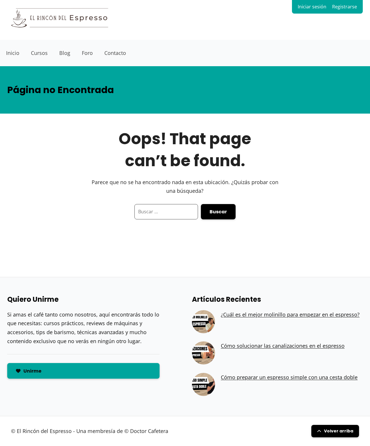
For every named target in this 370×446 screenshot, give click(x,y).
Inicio (12, 52)
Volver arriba (338, 431)
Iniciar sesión (312, 6)
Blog (64, 52)
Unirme (32, 371)
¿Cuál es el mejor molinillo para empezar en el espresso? (290, 314)
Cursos (39, 52)
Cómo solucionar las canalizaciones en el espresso (283, 345)
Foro (87, 52)
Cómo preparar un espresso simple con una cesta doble (289, 377)
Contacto (115, 52)
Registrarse (344, 6)
